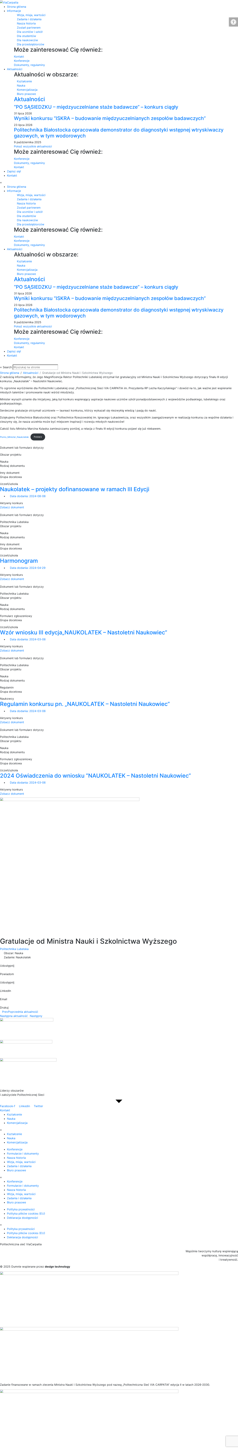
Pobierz (38, 437)
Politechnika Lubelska (14, 949)
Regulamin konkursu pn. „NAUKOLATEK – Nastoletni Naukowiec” (85, 704)
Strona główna (16, 6)
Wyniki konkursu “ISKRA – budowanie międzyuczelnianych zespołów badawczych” (110, 118)
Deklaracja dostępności (22, 1217)
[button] (119, 963)
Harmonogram (19, 560)
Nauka (11, 1118)
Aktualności (14, 69)
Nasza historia (16, 1157)
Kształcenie (14, 1114)
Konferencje (14, 1149)
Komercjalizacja (17, 1123)
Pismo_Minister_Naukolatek (14, 437)
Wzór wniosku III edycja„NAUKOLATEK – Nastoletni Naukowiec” (83, 632)
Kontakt (12, 175)
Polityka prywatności (21, 1209)
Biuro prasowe (16, 1170)
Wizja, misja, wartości (21, 1162)
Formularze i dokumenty (23, 1153)
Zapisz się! (14, 171)
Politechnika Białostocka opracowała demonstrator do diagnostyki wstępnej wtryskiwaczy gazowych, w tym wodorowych (119, 133)
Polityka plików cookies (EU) (26, 1213)
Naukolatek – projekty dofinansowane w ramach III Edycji (74, 489)
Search (7, 367)
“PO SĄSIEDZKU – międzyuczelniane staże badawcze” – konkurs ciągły (96, 107)
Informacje (14, 11)
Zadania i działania (19, 1166)
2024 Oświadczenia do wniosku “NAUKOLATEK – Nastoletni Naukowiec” (95, 775)
